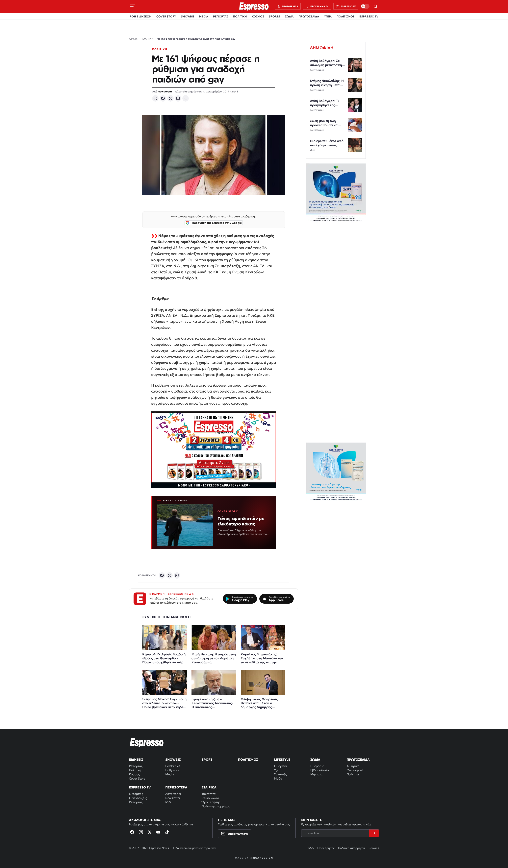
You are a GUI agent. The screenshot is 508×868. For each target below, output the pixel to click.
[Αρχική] (147, 742)
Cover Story (137, 778)
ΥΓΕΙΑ (328, 16)
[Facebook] (163, 98)
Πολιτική (135, 770)
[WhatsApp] (155, 98)
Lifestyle (282, 759)
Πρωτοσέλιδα (358, 759)
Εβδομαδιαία (319, 770)
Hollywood (172, 770)
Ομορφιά (280, 766)
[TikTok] (167, 832)
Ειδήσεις (136, 759)
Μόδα (278, 778)
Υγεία (278, 770)
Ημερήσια (317, 766)
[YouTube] (158, 832)
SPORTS (274, 16)
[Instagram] (141, 832)
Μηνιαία (316, 774)
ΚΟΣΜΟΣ (258, 16)
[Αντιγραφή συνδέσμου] (185, 98)
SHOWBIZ (187, 16)
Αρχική (133, 38)
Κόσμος (134, 774)
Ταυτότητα (209, 794)
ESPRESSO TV (368, 16)
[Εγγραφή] (374, 833)
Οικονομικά (355, 770)
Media (169, 774)
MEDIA (203, 16)
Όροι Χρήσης (211, 802)
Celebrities (172, 766)
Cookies (373, 848)
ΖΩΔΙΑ (289, 16)
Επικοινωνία (210, 798)
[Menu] (132, 6)
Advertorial (173, 794)
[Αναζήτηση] (375, 6)
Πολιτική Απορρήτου (351, 848)
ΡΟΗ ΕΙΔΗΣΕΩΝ (140, 16)
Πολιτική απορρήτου (216, 806)
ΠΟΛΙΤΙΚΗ (240, 16)
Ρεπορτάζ (135, 766)
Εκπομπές (136, 794)
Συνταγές (280, 774)
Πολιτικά (353, 774)
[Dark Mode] (365, 6)
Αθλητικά (353, 766)
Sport (207, 759)
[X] (170, 98)
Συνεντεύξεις (138, 798)
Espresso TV (140, 787)
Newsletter (172, 798)
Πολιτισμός (248, 759)
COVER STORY (166, 16)
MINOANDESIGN (261, 857)
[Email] (178, 98)
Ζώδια (315, 759)
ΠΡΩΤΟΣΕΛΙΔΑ (309, 16)
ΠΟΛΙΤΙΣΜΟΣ (345, 16)
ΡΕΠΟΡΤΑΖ (220, 16)
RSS (168, 802)
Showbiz (173, 759)
